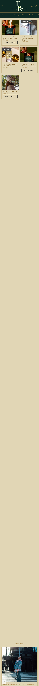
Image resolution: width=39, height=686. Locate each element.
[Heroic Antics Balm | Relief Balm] (10, 54)
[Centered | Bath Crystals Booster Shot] (28, 27)
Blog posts (19, 643)
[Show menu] (2, 6)
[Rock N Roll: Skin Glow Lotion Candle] (28, 54)
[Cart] (36, 6)
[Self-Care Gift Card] (10, 82)
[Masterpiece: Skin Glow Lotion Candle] (10, 27)
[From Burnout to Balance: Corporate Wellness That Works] (19, 664)
